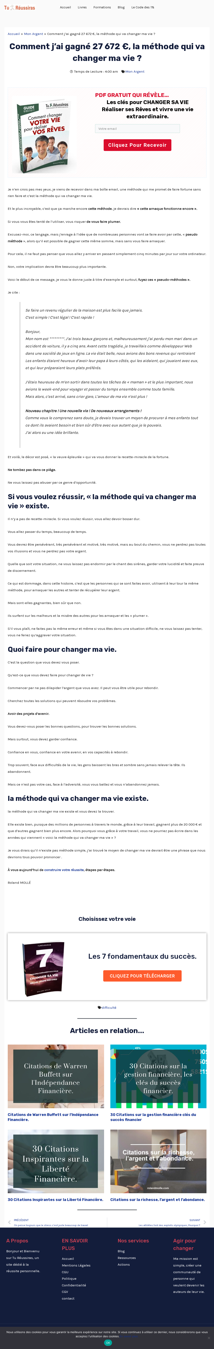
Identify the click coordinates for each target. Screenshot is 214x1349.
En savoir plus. (129, 1336)
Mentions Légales (76, 1265)
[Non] (209, 1338)
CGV (65, 1292)
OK (108, 1342)
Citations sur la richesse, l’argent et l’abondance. (157, 1199)
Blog (121, 1251)
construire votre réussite (64, 870)
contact (68, 1298)
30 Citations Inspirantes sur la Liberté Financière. (55, 1199)
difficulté (109, 1007)
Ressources (127, 1258)
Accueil (68, 1258)
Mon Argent (134, 71)
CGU (65, 1272)
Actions (124, 1264)
